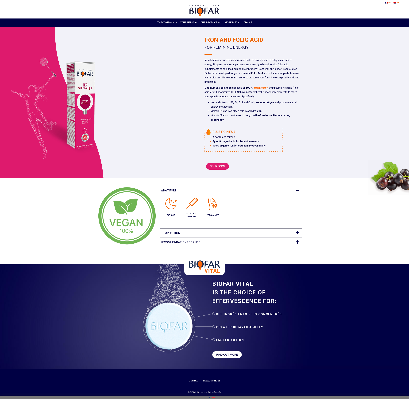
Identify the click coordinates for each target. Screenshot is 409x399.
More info (231, 22)
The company (165, 22)
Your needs (187, 22)
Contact (194, 380)
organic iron (260, 87)
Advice (248, 22)
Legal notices (211, 380)
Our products (210, 22)
